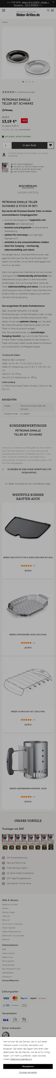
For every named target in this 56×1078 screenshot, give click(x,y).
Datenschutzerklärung (21, 1059)
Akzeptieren (28, 1067)
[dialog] (28, 1057)
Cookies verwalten (28, 1072)
